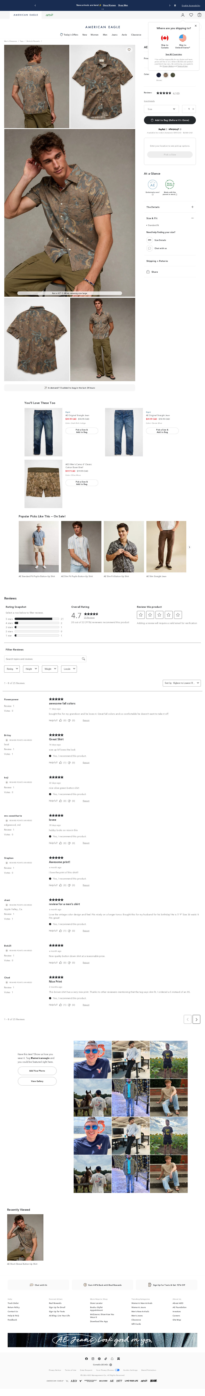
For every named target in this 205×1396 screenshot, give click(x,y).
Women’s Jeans (138, 1307)
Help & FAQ (13, 1315)
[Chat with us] (149, 248)
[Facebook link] (86, 1359)
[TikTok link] (105, 1359)
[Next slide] (169, 5)
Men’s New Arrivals (140, 1311)
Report (86, 720)
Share (155, 271)
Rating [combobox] (10, 669)
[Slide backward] (189, 547)
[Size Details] (149, 240)
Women (95, 34)
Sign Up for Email (57, 1307)
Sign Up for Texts (57, 1311)
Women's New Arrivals (141, 1303)
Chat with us (161, 248)
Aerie (124, 34)
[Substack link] (118, 1359)
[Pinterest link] (99, 1359)
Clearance (136, 34)
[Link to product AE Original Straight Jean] (43, 432)
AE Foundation (179, 1307)
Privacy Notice (168, 66)
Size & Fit (151, 218)
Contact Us (13, 1311)
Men (105, 34)
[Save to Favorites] (129, 49)
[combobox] (184, 683)
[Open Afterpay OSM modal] (180, 129)
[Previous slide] (35, 5)
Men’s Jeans (137, 1315)
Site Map (177, 1319)
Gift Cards (136, 1323)
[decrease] (185, 109)
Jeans (114, 34)
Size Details (149, 101)
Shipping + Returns (157, 260)
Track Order (13, 1303)
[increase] (193, 109)
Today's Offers (71, 34)
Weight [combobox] (48, 669)
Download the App (99, 1321)
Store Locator (96, 1303)
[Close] (196, 26)
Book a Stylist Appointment (96, 1309)
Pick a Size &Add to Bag (82, 430)
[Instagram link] (93, 1359)
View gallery (37, 1081)
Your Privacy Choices (105, 1370)
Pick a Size (170, 154)
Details (145, 5)
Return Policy (14, 1307)
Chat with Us (41, 1285)
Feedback (12, 1319)
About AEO (178, 1303)
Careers (176, 1315)
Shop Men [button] (132, 5)
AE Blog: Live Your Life (59, 1315)
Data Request (86, 1370)
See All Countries (174, 54)
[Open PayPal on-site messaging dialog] (166, 129)
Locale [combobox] (67, 669)
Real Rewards (55, 1303)
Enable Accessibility (191, 5)
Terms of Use (182, 66)
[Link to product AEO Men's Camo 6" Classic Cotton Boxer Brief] (43, 484)
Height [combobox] (29, 669)
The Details (153, 207)
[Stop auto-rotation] (175, 5)
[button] (164, 41)
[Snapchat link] (112, 1359)
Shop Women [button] (115, 5)
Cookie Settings (130, 1370)
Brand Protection (148, 1370)
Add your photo (37, 1070)
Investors (177, 1311)
